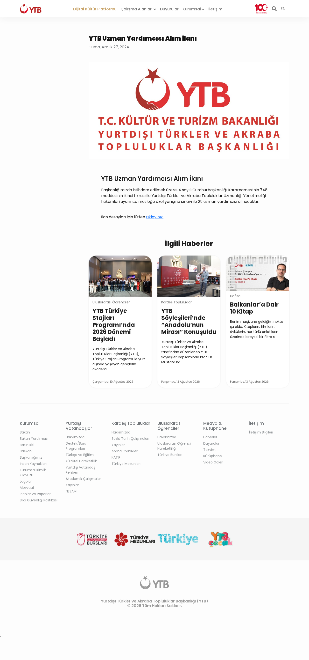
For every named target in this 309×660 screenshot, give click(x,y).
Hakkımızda (75, 437)
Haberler (210, 437)
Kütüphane (212, 456)
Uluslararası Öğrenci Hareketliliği (174, 446)
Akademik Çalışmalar (83, 478)
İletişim (215, 9)
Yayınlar (72, 485)
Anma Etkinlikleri (125, 451)
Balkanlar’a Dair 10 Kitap (254, 308)
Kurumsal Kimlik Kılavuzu (33, 472)
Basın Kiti (27, 444)
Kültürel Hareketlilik (81, 461)
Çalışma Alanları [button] (137, 9)
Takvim (209, 449)
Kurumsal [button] (192, 9)
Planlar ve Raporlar (35, 493)
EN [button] (283, 8)
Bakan (25, 432)
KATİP (116, 457)
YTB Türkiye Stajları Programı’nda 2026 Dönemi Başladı (113, 325)
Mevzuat (27, 487)
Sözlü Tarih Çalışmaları (130, 438)
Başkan (26, 451)
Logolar (26, 481)
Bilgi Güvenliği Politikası (38, 500)
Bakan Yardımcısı (34, 438)
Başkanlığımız (31, 457)
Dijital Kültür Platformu (95, 9)
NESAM (71, 491)
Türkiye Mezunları (126, 463)
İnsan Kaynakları (33, 463)
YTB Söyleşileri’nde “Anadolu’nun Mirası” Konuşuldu (188, 321)
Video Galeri (213, 462)
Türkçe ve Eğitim (80, 454)
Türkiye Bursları (169, 454)
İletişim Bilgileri (261, 432)
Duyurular (169, 9)
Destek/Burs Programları (76, 446)
